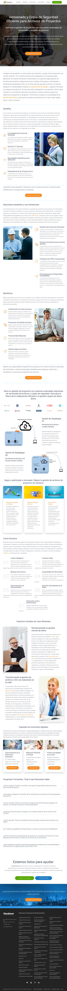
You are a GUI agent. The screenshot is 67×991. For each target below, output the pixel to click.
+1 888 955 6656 (43, 878)
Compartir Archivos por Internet (25, 930)
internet (5, 553)
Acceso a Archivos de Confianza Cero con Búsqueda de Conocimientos (56, 937)
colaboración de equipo (39, 87)
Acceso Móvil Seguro (52, 503)
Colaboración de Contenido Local (41, 941)
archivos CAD (9, 691)
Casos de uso (33, 2)
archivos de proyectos (26, 714)
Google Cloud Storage (38, 917)
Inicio (62, 989)
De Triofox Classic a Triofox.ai (56, 944)
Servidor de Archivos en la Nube (56, 947)
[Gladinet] (8, 2)
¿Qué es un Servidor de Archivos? (56, 949)
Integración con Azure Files (24, 973)
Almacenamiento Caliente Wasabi (25, 976)
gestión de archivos (10, 97)
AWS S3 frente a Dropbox (24, 965)
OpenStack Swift (37, 923)
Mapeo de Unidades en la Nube (12, 503)
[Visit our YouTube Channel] (31, 982)
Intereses (18, 2)
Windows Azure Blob (23, 967)
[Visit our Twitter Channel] (27, 982)
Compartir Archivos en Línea (40, 962)
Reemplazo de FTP (22, 956)
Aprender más (13, 767)
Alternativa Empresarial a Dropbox (56, 925)
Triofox (53, 636)
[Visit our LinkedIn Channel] (39, 982)
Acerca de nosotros (56, 989)
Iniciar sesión (41, 2)
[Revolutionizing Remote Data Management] (15, 649)
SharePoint (35, 215)
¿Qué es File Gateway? (54, 963)
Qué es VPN (52, 970)
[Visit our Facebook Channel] (35, 982)
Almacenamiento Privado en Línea (41, 944)
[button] (33, 786)
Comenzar (56, 2)
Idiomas (48, 2)
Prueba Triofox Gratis (33, 53)
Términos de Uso (47, 989)
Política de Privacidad (37, 989)
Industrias (25, 2)
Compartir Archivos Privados (24, 917)
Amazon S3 (21, 958)
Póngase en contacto (25, 878)
